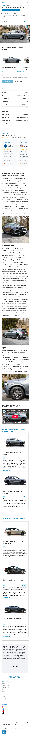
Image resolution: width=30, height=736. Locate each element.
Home (8, 5)
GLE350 (26, 92)
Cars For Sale (14, 5)
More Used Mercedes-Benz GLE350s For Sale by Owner (14, 430)
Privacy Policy (5, 731)
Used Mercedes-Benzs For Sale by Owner (13, 519)
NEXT (25, 21)
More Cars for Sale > (6, 18)
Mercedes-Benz (22, 5)
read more (7, 160)
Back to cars (3, 5)
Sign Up (15, 667)
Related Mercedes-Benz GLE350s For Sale (13, 48)
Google (12, 163)
